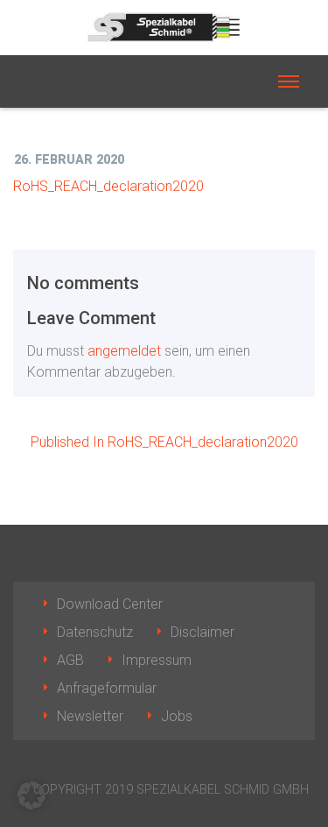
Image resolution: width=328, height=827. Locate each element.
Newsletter (90, 716)
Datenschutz (95, 632)
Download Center (110, 604)
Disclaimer (202, 632)
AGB (70, 660)
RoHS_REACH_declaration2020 (108, 186)
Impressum (157, 660)
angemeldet (124, 351)
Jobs (176, 716)
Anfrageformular (107, 688)
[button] (31, 795)
